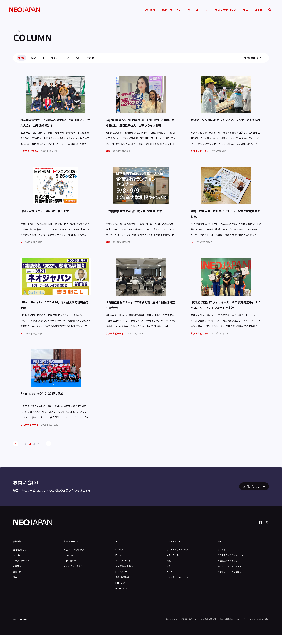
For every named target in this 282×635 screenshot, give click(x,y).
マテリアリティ (173, 555)
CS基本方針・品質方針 (74, 566)
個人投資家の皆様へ (124, 566)
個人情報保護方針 (208, 619)
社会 (169, 566)
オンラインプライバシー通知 (256, 619)
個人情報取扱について (230, 619)
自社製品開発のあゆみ (227, 560)
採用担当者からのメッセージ (230, 555)
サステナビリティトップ (177, 549)
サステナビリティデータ (177, 577)
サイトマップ (171, 619)
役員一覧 (17, 571)
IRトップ (119, 549)
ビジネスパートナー (73, 555)
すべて (21, 58)
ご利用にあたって (188, 619)
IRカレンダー (121, 582)
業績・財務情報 (122, 577)
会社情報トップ (20, 549)
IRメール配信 (121, 588)
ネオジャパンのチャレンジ (229, 566)
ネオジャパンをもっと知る (229, 571)
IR (43, 58)
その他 (90, 58)
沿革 (15, 577)
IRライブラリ (121, 571)
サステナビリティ (60, 58)
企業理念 (17, 566)
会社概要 (17, 555)
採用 (78, 58)
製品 (33, 58)
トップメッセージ (21, 560)
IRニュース (120, 555)
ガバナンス (171, 571)
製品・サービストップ (74, 549)
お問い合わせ (70, 560)
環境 (169, 560)
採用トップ (222, 549)
